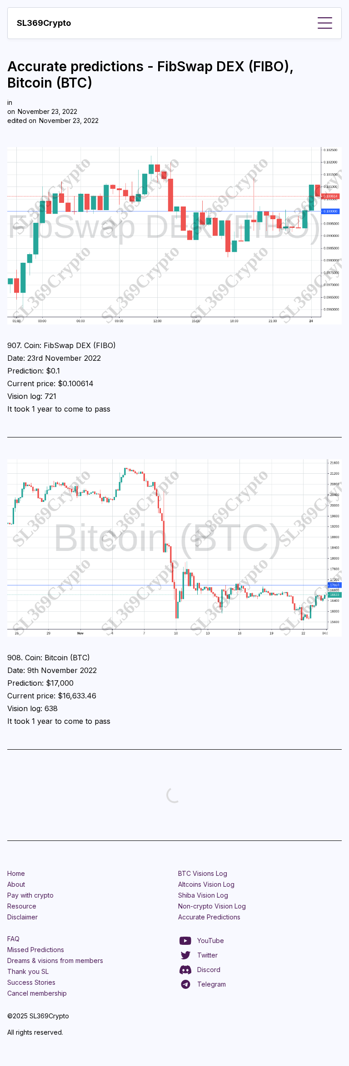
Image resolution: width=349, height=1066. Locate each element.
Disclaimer (22, 917)
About (16, 884)
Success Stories (31, 982)
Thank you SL (28, 971)
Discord (208, 969)
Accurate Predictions (209, 917)
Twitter (207, 955)
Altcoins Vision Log (206, 884)
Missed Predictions (35, 949)
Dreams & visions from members (55, 960)
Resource (21, 906)
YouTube (210, 940)
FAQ (13, 939)
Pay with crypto (30, 895)
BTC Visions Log (202, 873)
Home (16, 873)
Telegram (211, 984)
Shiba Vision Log (203, 895)
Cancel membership (37, 993)
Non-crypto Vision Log (212, 906)
